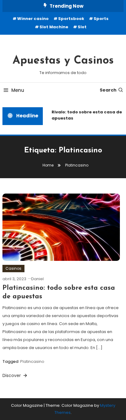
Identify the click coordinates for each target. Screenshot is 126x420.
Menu (17, 90)
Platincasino (32, 361)
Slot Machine (53, 27)
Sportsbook (71, 19)
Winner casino (33, 19)
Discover (12, 375)
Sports (101, 19)
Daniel (37, 279)
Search (108, 90)
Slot (82, 27)
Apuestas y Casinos (63, 60)
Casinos (13, 268)
